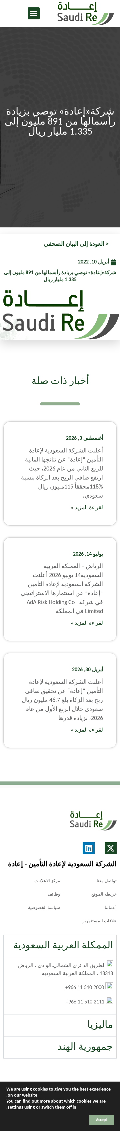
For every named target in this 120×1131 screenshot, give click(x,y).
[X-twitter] (111, 848)
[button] (34, 13)
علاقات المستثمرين (99, 921)
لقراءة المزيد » (87, 508)
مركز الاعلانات (47, 881)
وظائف (54, 894)
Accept (101, 1120)
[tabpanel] (60, 985)
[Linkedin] (89, 848)
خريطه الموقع (104, 894)
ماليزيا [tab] (100, 1025)
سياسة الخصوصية (44, 908)
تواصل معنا (107, 881)
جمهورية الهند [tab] (85, 1047)
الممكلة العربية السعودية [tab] (63, 946)
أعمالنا (111, 908)
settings (15, 1107)
